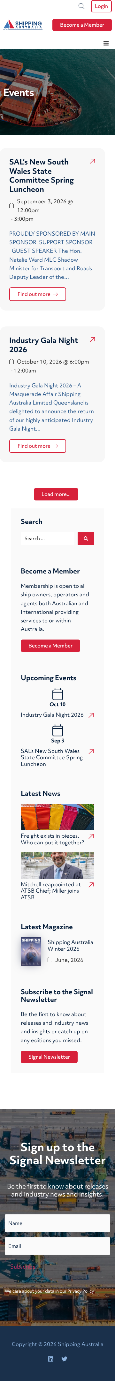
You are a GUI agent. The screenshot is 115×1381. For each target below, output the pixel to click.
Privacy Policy (80, 1291)
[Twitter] (64, 1359)
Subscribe (23, 1266)
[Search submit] (86, 538)
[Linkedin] (51, 1359)
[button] (106, 43)
